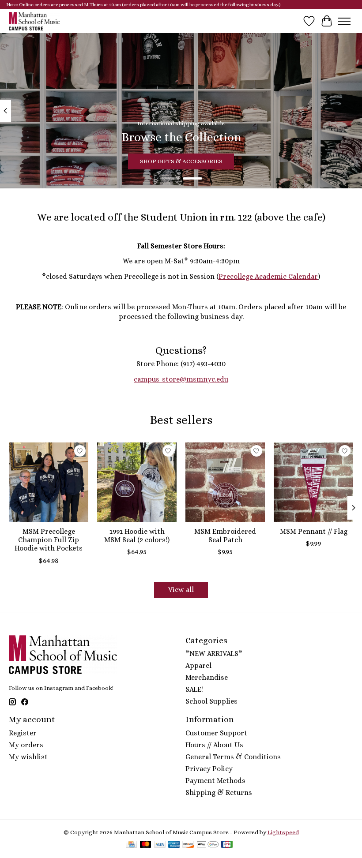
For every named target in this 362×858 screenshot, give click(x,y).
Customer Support (216, 733)
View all (181, 589)
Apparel (198, 665)
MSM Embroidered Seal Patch (225, 535)
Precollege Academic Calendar (268, 276)
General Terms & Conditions (233, 757)
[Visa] (160, 845)
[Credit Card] (131, 845)
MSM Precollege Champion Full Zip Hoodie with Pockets (49, 539)
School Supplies (211, 701)
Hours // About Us (214, 745)
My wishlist (28, 757)
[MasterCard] (145, 845)
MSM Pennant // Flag (313, 531)
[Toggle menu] (344, 21)
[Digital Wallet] (208, 845)
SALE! (194, 689)
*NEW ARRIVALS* (213, 653)
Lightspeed (283, 832)
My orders (26, 745)
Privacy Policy (209, 768)
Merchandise (206, 677)
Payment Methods (215, 780)
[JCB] (227, 845)
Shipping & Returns (218, 792)
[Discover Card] (188, 845)
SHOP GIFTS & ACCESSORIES (181, 161)
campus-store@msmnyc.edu (181, 379)
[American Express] (174, 845)
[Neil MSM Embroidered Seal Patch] (225, 482)
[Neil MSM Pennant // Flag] (313, 482)
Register (23, 733)
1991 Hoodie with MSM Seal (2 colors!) (137, 535)
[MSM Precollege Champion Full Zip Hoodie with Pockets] (48, 482)
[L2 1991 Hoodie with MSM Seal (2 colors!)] (137, 482)
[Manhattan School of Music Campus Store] (34, 21)
